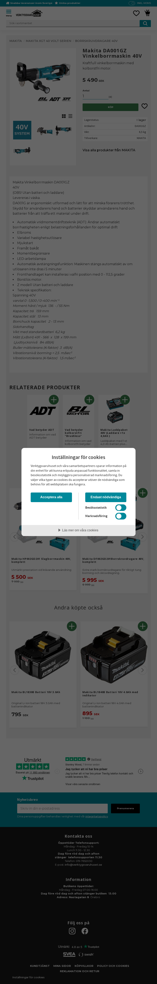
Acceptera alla (51, 497)
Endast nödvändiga (106, 497)
